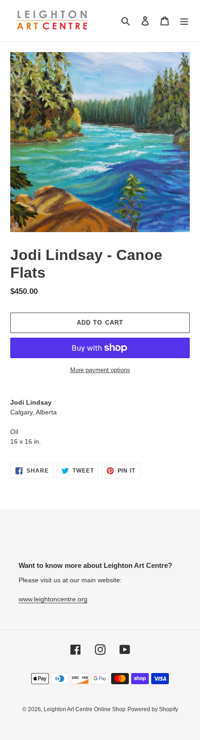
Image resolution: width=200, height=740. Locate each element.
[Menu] (184, 21)
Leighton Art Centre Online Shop (85, 709)
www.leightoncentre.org (53, 599)
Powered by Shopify (152, 709)
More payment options (100, 370)
